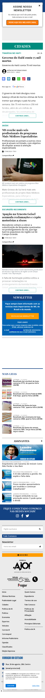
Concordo (10, 686)
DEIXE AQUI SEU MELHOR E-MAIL (22, 22)
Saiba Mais (35, 686)
